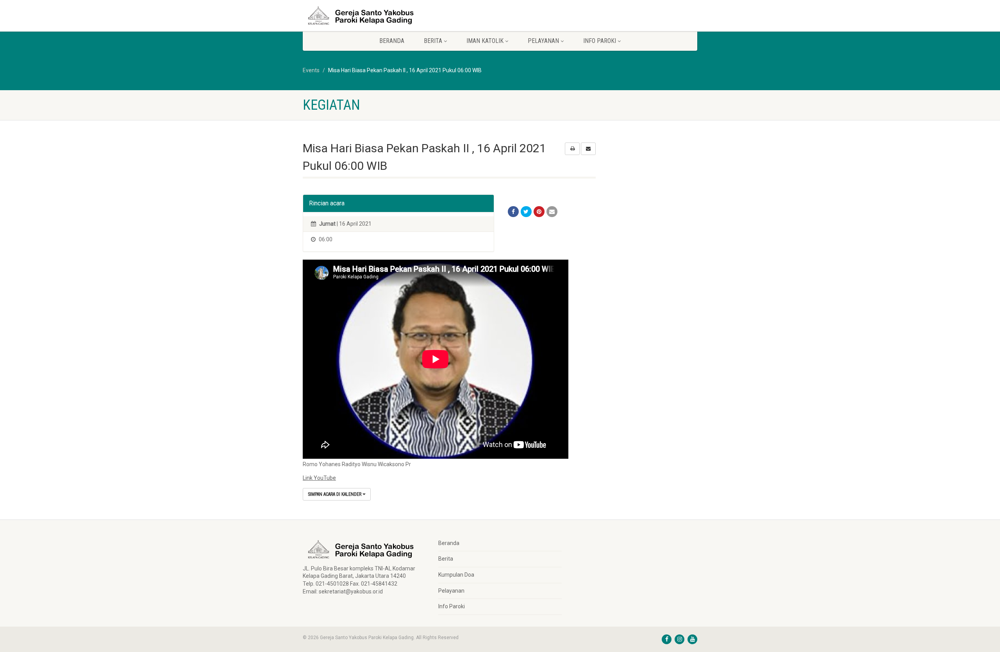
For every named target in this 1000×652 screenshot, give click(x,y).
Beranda (391, 41)
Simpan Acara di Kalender (335, 494)
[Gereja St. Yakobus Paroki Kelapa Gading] (365, 15)
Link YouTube (319, 478)
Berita (445, 559)
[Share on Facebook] (513, 211)
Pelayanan (451, 591)
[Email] (551, 211)
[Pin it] (539, 211)
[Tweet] (526, 211)
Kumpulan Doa (456, 575)
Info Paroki (451, 606)
